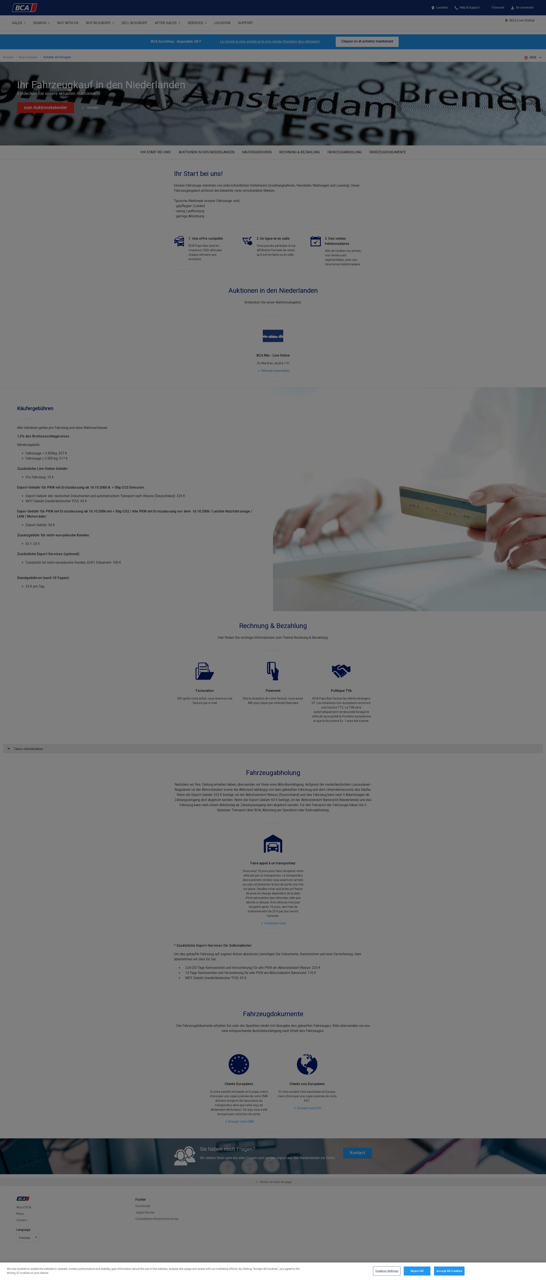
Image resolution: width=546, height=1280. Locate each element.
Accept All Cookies (449, 1271)
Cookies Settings (386, 1271)
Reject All (417, 1271)
